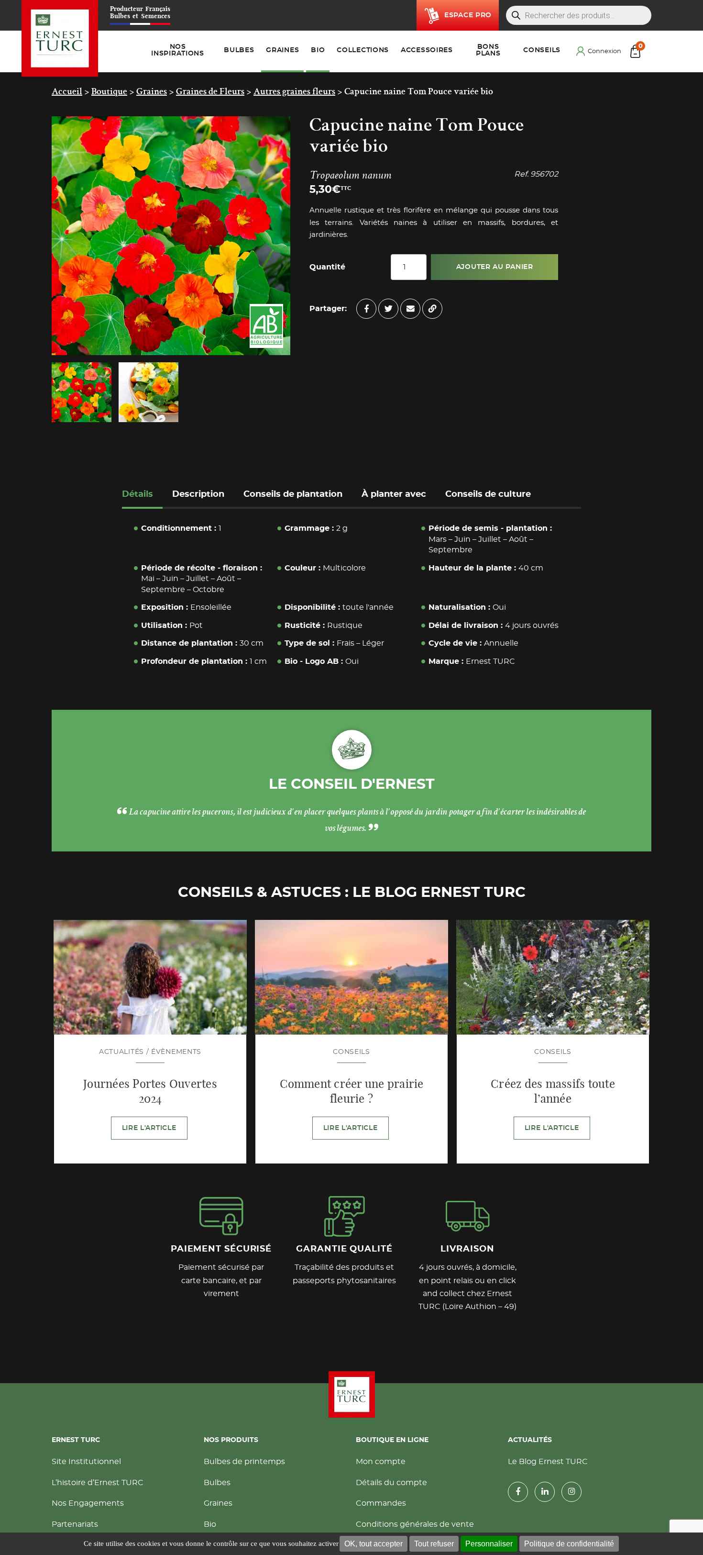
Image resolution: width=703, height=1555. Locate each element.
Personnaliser (489, 1544)
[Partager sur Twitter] (388, 309)
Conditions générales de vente (415, 1526)
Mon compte (381, 1464)
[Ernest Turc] (351, 1397)
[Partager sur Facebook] (366, 309)
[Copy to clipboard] (432, 309)
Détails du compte (391, 1484)
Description (198, 494)
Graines (218, 1506)
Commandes (381, 1506)
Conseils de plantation (292, 494)
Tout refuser (434, 1544)
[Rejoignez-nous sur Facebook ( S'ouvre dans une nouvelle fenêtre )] (518, 1494)
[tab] (142, 495)
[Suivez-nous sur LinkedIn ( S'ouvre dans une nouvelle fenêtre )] (545, 1494)
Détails (137, 494)
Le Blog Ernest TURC (548, 1464)
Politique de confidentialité (569, 1544)
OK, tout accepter (373, 1544)
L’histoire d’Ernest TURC (97, 1484)
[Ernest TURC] (60, 38)
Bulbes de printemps (244, 1464)
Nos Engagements (88, 1506)
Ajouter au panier (494, 267)
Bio (210, 1526)
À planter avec (394, 494)
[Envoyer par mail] (410, 309)
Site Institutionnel (86, 1464)
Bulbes (217, 1484)
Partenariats (75, 1526)
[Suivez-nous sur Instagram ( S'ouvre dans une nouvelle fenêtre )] (571, 1494)
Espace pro (468, 15)
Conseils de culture (488, 494)
